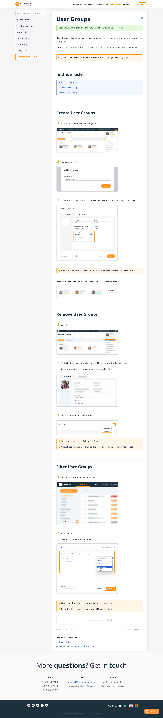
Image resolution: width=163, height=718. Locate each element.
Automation (22, 32)
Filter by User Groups (68, 92)
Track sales (87, 4)
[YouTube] (33, 706)
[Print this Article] (142, 18)
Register (105, 682)
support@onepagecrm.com (81, 682)
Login (142, 4)
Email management (26, 26)
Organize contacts (101, 4)
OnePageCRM (79, 713)
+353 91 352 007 (50, 690)
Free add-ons (23, 38)
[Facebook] (46, 706)
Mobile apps (22, 44)
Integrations (22, 50)
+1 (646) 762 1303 (50, 682)
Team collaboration (27, 56)
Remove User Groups (68, 87)
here (121, 28)
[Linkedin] (28, 706)
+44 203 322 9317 (50, 686)
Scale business (115, 4)
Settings (125, 4)
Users (69, 123)
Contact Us (70, 629)
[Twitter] (37, 707)
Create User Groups (68, 82)
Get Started (77, 4)
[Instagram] (42, 706)
